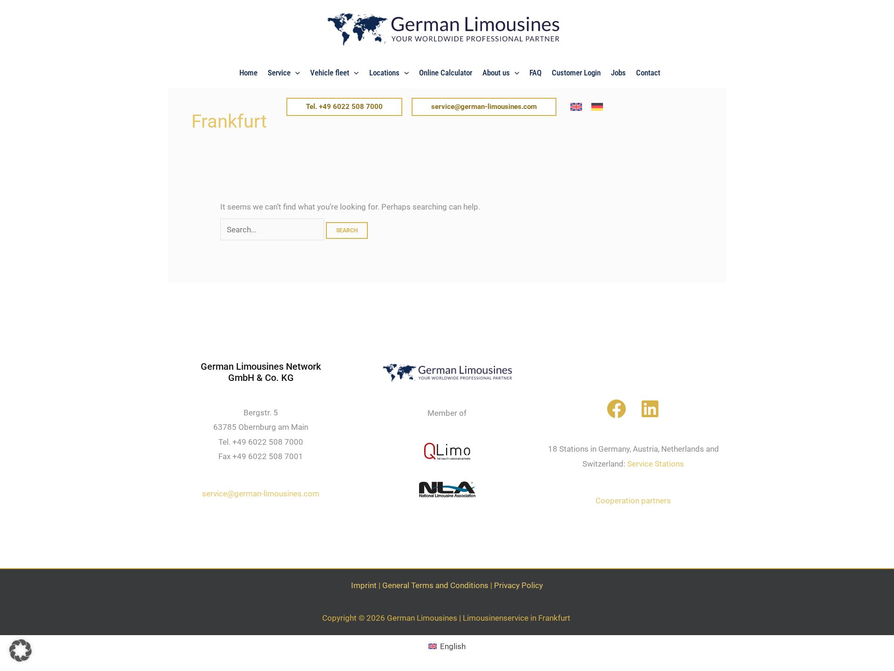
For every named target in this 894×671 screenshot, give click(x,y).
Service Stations (655, 463)
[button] (295, 72)
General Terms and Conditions (435, 585)
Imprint (364, 585)
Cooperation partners (633, 500)
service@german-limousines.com (260, 493)
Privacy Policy (518, 585)
